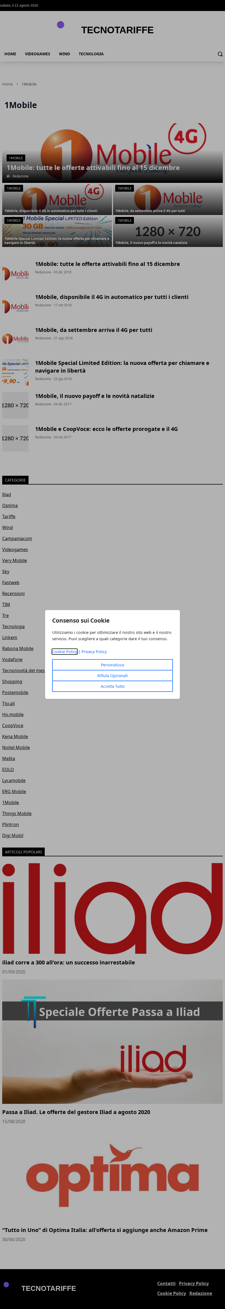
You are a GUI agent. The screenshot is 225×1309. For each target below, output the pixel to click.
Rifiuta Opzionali (112, 675)
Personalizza (112, 664)
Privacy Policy (94, 651)
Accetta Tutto (113, 686)
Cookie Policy (64, 651)
